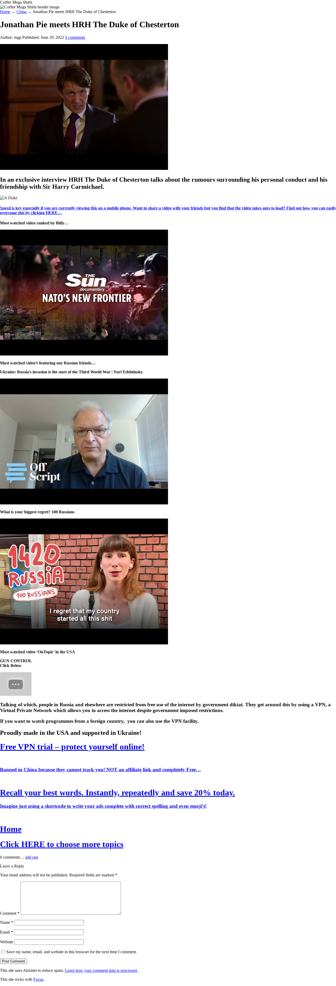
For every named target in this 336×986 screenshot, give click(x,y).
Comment (9, 913)
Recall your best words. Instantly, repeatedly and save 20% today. (117, 792)
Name (6, 922)
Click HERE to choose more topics (61, 844)
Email (6, 932)
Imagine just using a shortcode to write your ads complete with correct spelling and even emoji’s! (103, 806)
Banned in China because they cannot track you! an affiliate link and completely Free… (100, 769)
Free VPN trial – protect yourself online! (72, 746)
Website (6, 942)
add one (31, 857)
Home (11, 829)
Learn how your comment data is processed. (101, 970)
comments (75, 37)
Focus (38, 979)
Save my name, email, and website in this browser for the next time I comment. (71, 952)
